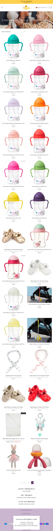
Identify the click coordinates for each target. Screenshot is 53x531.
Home (23, 17)
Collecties (28, 17)
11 (28, 482)
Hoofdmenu (26, 513)
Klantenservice (26, 510)
